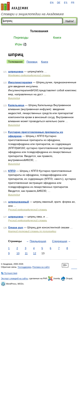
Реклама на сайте (41, 267)
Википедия (14, 98)
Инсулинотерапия (20, 82)
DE (58, 3)
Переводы (21, 37)
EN (51, 3)
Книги (57, 37)
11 (26, 253)
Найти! (70, 21)
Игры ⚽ (21, 44)
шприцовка (15, 71)
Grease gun (15, 227)
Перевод (32, 61)
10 (18, 253)
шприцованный (18, 201)
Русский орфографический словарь (27, 209)
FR (72, 3)
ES (65, 3)
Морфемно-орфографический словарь (29, 75)
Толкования (39, 31)
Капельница (16, 105)
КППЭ (12, 170)
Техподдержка (24, 267)
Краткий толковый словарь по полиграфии (32, 231)
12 (34, 253)
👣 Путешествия (9, 273)
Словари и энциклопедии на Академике (32, 14)
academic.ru (14, 6)
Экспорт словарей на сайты (14, 278)
